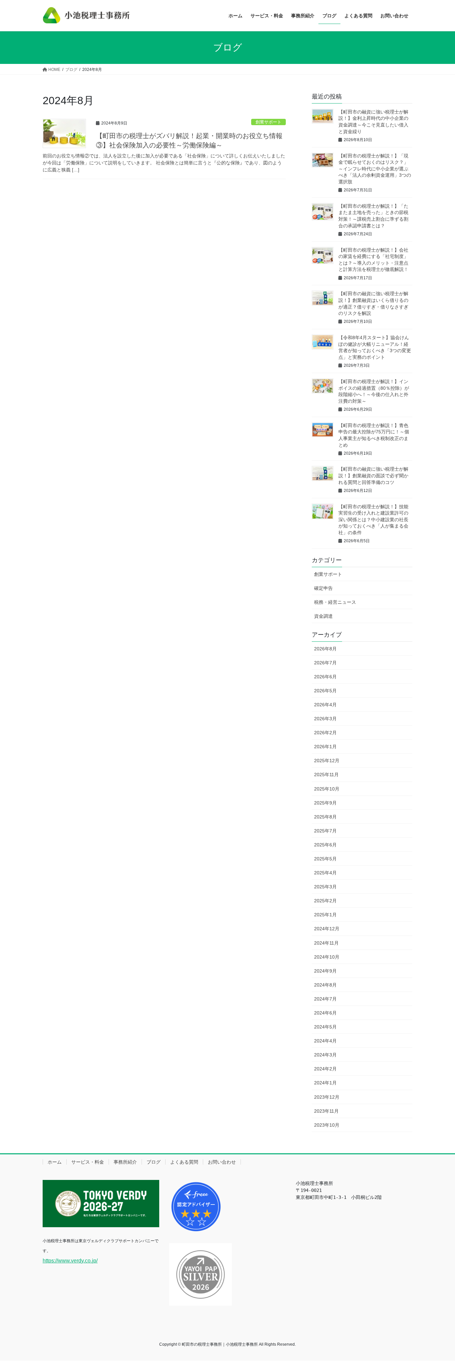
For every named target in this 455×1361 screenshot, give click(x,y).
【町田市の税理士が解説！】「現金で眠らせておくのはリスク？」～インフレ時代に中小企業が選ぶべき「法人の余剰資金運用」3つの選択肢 (374, 168)
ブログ (154, 1162)
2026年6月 (325, 676)
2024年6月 (325, 1013)
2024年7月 (325, 999)
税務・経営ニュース (335, 602)
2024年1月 (325, 1082)
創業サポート (268, 121)
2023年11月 (326, 1111)
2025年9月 (325, 802)
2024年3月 (325, 1054)
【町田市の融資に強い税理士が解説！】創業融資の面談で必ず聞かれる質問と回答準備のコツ (373, 475)
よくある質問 (184, 1162)
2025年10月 (326, 789)
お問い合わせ (222, 1162)
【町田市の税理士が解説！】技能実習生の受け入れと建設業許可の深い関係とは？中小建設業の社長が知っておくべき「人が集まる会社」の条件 (373, 519)
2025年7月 (325, 830)
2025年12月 (326, 760)
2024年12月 (326, 928)
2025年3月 (325, 886)
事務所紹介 (125, 1162)
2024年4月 (325, 1040)
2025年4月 (325, 872)
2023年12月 (326, 1097)
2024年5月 (325, 1026)
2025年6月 (325, 844)
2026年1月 (325, 746)
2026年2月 (325, 732)
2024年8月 (325, 985)
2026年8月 (325, 648)
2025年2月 (325, 900)
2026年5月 (325, 690)
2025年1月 (325, 914)
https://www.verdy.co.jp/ (70, 1260)
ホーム (55, 1162)
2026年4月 (325, 704)
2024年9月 (325, 971)
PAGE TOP (438, 1314)
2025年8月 (325, 816)
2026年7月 (325, 662)
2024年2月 (325, 1068)
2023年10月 (326, 1125)
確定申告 (323, 588)
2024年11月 (326, 943)
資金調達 (323, 616)
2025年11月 (326, 774)
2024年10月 (326, 957)
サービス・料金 (87, 1162)
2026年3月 (325, 718)
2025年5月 (325, 858)
